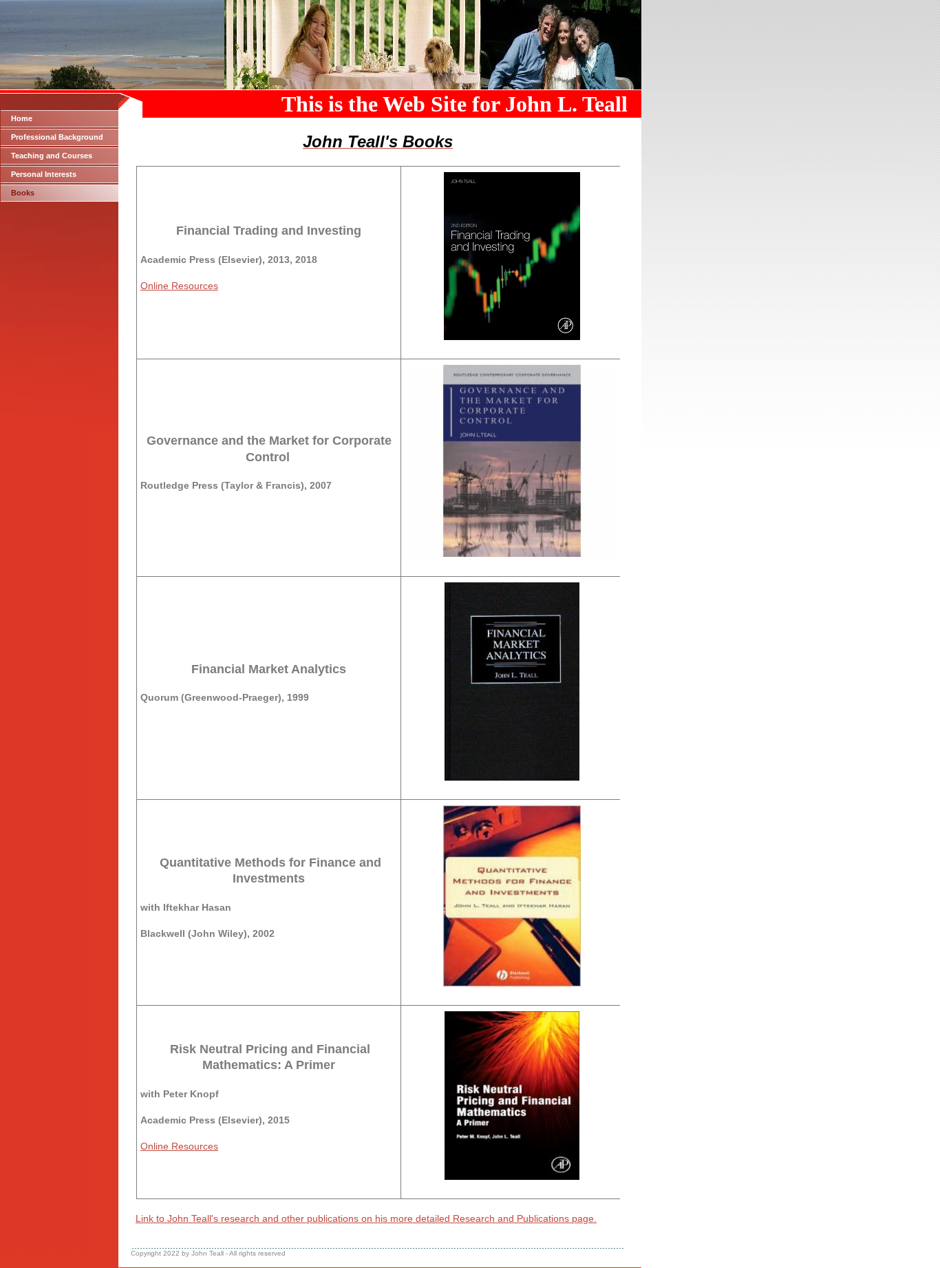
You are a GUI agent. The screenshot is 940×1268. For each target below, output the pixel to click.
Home (21, 118)
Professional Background (57, 137)
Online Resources (179, 285)
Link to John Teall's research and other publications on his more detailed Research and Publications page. (366, 1218)
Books (22, 193)
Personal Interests (43, 174)
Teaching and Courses (51, 155)
